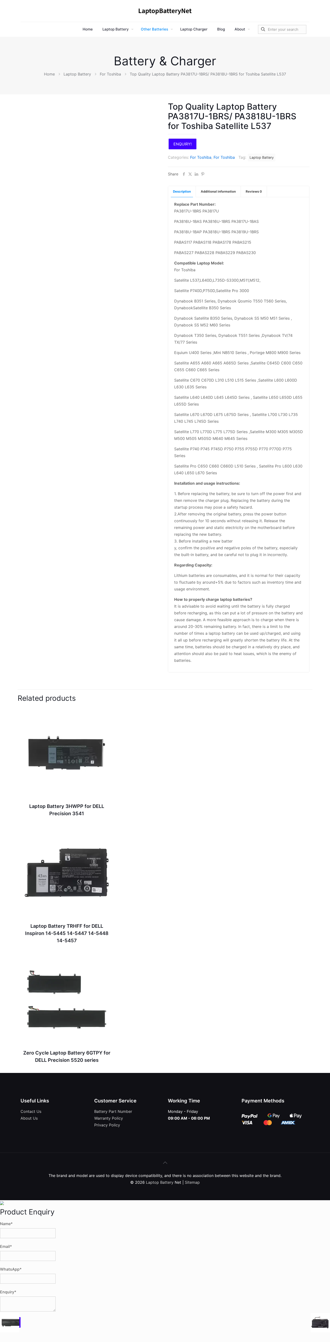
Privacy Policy (107, 1125)
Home (49, 74)
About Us (29, 1118)
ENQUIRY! (182, 144)
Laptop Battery (77, 74)
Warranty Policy (108, 1118)
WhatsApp (11, 1269)
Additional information (218, 191)
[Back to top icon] (165, 1163)
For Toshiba (110, 74)
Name (6, 1223)
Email (6, 1246)
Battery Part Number (113, 1111)
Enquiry (8, 1291)
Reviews (254, 191)
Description (182, 191)
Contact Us (31, 1111)
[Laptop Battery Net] (165, 11)
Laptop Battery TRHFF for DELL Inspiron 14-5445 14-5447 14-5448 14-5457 (66, 933)
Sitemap (192, 1182)
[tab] (182, 191)
